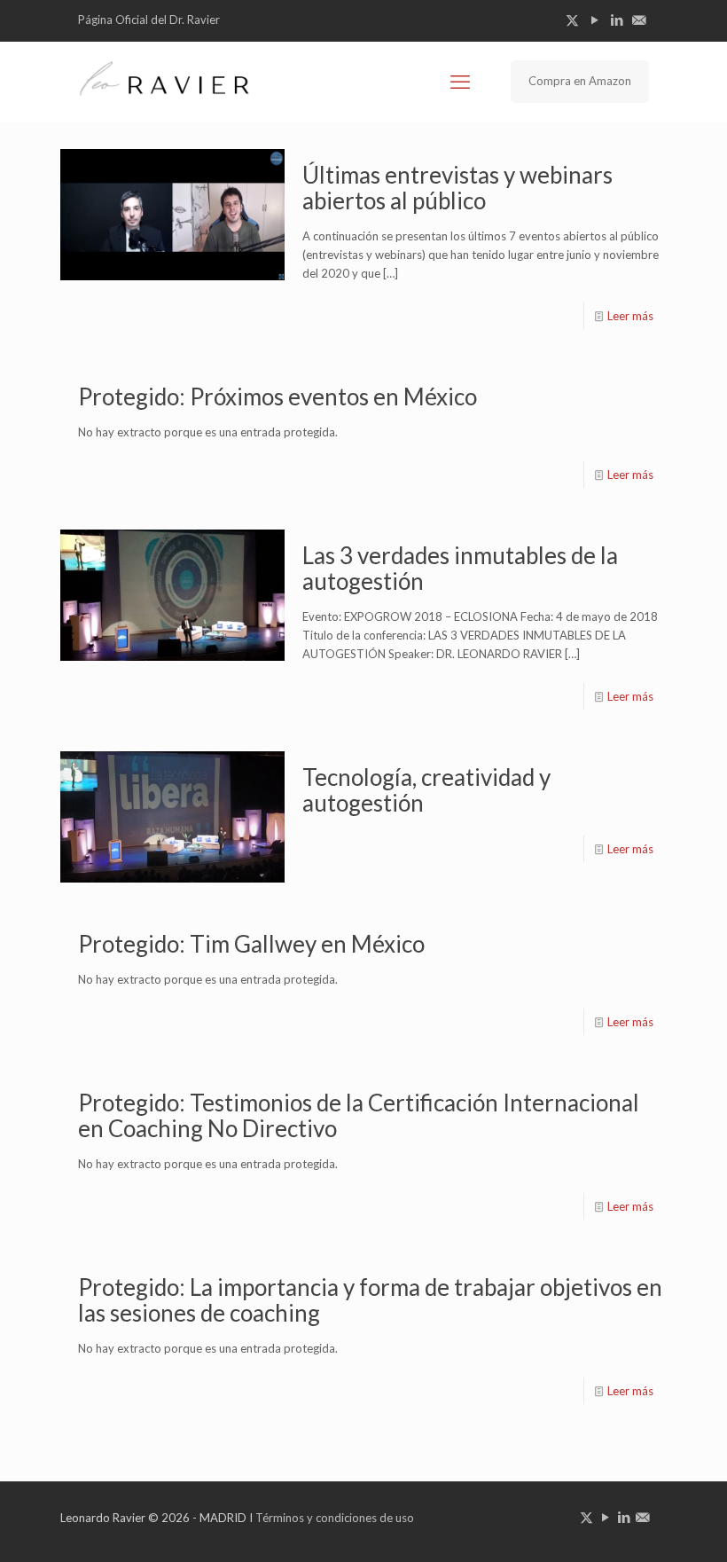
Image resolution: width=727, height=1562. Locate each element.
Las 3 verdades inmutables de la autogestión (460, 568)
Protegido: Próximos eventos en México (277, 396)
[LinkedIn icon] (616, 19)
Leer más (630, 316)
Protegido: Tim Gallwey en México (251, 944)
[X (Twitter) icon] (572, 19)
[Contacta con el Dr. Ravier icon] (638, 19)
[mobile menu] (460, 82)
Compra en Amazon (579, 81)
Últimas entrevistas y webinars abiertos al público (457, 188)
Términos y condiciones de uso (334, 1518)
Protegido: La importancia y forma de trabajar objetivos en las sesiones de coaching (370, 1300)
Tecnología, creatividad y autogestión (426, 790)
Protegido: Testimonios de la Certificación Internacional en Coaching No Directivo (358, 1115)
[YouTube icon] (594, 19)
